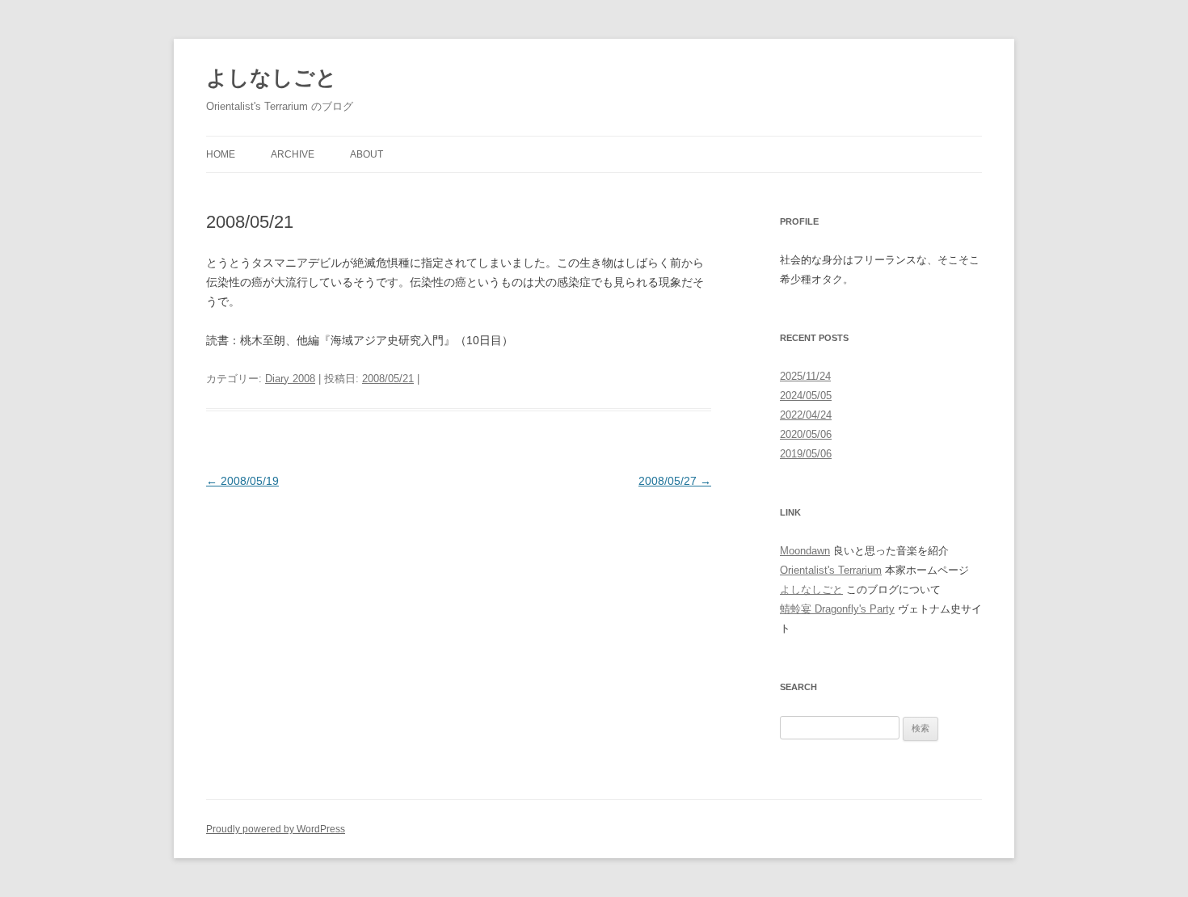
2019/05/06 (806, 454)
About (366, 154)
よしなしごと (271, 77)
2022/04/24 (806, 415)
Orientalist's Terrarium (831, 570)
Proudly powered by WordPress (275, 829)
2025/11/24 (805, 376)
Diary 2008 (290, 379)
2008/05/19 (242, 480)
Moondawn (805, 551)
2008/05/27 (674, 480)
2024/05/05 (806, 396)
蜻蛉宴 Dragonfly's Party (837, 609)
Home (220, 154)
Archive (292, 154)
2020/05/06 (806, 434)
